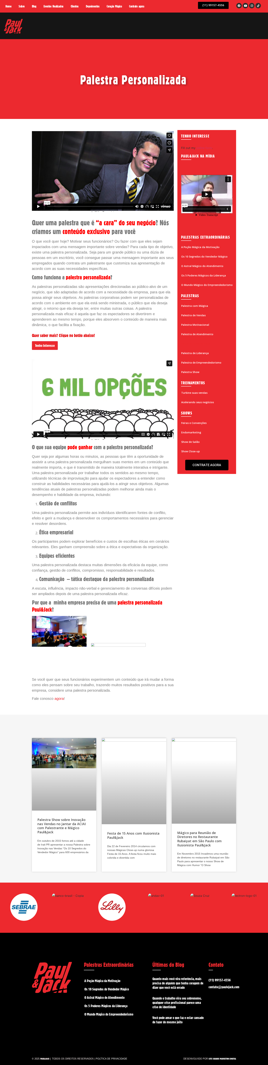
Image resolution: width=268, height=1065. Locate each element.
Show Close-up (190, 451)
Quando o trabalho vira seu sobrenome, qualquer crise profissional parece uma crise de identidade (176, 1002)
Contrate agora (136, 6)
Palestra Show (190, 372)
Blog (34, 6)
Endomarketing (191, 432)
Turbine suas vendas (194, 392)
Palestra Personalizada (196, 343)
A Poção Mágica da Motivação (200, 247)
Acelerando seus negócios (197, 402)
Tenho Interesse (45, 345)
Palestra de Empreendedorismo (201, 362)
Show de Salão (190, 442)
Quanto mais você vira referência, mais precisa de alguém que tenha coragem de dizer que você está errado (177, 983)
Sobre (22, 6)
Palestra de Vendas (193, 315)
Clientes (75, 6)
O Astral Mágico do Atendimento (202, 266)
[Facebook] (239, 5)
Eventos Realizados (53, 6)
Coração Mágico (114, 6)
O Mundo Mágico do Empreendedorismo (207, 285)
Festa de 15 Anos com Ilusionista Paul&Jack (133, 835)
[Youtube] (245, 5)
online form (204, 148)
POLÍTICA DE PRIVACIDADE (111, 1058)
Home (8, 6)
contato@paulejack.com (224, 987)
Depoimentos (93, 6)
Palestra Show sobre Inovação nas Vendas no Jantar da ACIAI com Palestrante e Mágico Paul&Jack (61, 825)
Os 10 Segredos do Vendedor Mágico (204, 256)
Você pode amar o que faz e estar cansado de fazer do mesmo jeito (178, 1020)
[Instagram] (252, 5)
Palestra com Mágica (194, 306)
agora (59, 699)
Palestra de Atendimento (197, 334)
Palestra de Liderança (195, 353)
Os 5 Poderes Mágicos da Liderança (203, 275)
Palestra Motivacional (195, 324)
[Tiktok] (258, 5)
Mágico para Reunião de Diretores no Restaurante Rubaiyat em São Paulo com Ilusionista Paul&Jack (199, 839)
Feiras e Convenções (194, 423)
